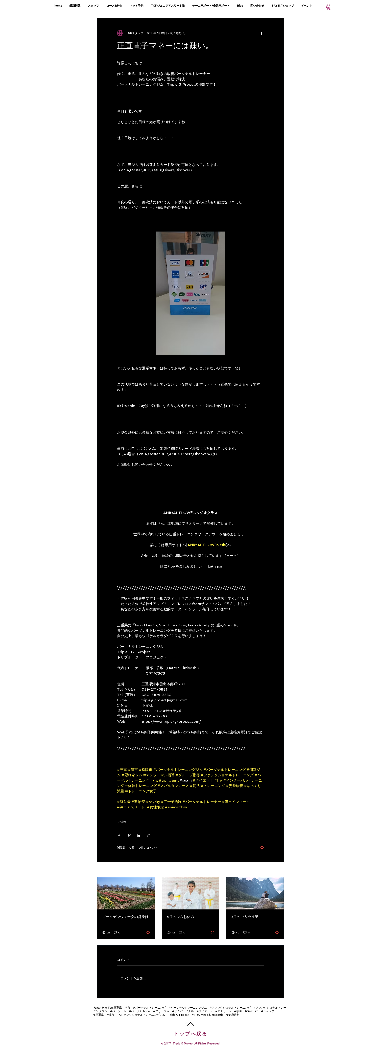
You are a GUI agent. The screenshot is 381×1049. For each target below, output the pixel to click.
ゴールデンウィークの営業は (125, 917)
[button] (328, 7)
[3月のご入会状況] (255, 893)
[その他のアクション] (261, 33)
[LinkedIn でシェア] (138, 835)
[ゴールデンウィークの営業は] (126, 893)
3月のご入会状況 (244, 917)
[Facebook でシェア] (119, 835)
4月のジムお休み (180, 917)
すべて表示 (277, 869)
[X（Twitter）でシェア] (129, 835)
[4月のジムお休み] (190, 893)
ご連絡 (122, 821)
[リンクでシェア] (148, 835)
